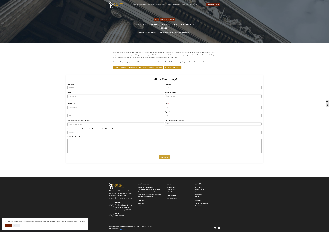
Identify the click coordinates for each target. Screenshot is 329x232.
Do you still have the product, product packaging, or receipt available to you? (90, 128)
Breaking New (171, 187)
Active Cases (171, 192)
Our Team (151, 4)
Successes (176, 4)
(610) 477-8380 (214, 4)
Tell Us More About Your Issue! (77, 136)
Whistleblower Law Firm (145, 197)
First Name (71, 84)
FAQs (197, 197)
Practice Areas (161, 4)
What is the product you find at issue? (79, 120)
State (69, 112)
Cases (169, 4)
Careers (197, 192)
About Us (185, 4)
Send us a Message (201, 203)
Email (69, 92)
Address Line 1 (72, 103)
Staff (139, 206)
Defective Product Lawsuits (147, 192)
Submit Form (164, 157)
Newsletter (198, 206)
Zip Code (167, 112)
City (166, 103)
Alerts (157, 19)
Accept (8, 225)
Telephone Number (170, 92)
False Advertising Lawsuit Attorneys (149, 194)
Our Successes (172, 198)
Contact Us (193, 4)
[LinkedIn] (219, 228)
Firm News (198, 187)
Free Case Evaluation (139, 4)
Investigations (171, 189)
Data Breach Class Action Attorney (149, 189)
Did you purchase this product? (174, 120)
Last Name (168, 84)
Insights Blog (199, 189)
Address (70, 100)
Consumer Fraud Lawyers (146, 187)
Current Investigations (167, 19)
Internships (198, 194)
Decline (16, 225)
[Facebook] (215, 228)
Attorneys (141, 203)
